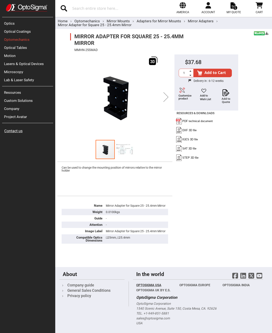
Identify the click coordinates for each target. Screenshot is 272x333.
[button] (182, 8)
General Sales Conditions (88, 290)
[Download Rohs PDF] (261, 34)
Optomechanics (87, 21)
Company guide (80, 285)
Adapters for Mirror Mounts (159, 21)
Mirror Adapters (201, 21)
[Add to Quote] (226, 91)
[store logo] (26, 7)
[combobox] (99, 8)
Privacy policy (79, 295)
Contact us (13, 131)
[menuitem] (28, 23)
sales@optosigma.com (153, 318)
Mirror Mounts (119, 21)
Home (63, 21)
